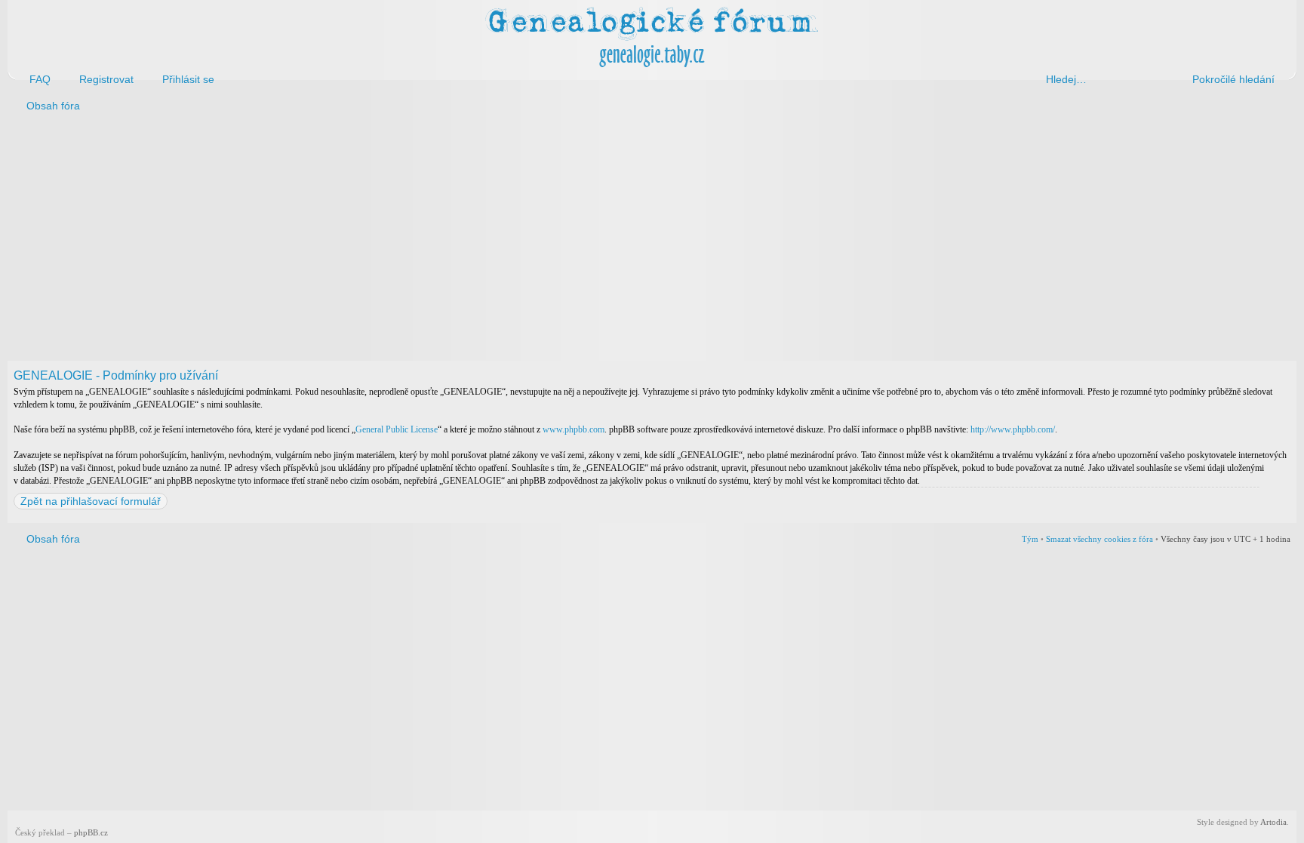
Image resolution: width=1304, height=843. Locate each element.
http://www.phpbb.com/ (1012, 429)
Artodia (1273, 821)
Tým (1030, 538)
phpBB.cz (91, 832)
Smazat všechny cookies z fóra (1099, 538)
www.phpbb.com (573, 429)
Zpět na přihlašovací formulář (90, 501)
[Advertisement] (462, 240)
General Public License (396, 429)
